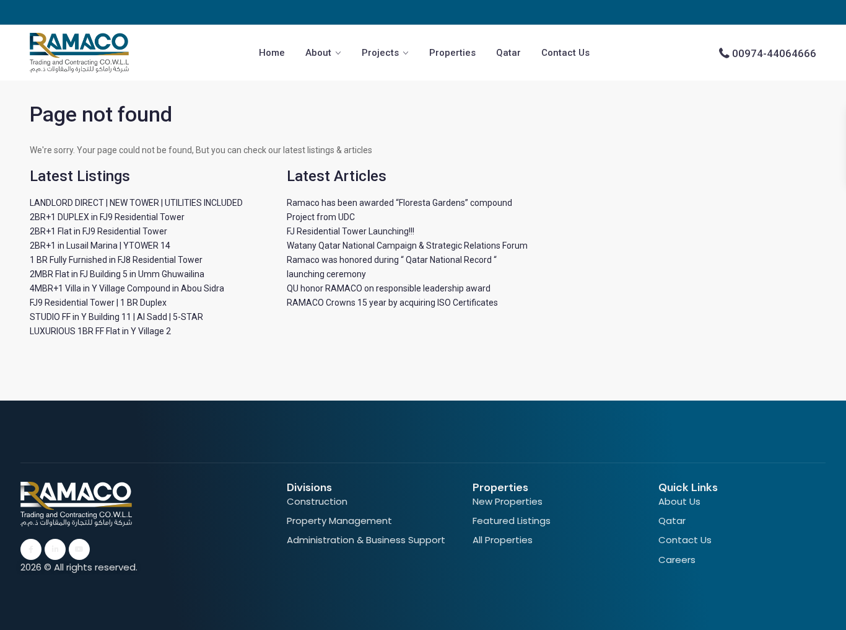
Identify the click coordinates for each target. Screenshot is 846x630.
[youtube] (79, 549)
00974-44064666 (774, 53)
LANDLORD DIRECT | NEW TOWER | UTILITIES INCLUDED (136, 203)
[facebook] (30, 549)
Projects (380, 52)
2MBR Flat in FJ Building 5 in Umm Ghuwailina (117, 274)
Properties (452, 52)
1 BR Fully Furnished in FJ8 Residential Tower (116, 260)
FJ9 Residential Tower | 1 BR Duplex (98, 303)
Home (272, 52)
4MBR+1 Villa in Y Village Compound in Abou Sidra (127, 288)
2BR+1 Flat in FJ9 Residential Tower (98, 231)
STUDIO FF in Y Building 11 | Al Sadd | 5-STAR (116, 317)
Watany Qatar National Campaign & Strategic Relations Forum (407, 246)
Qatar (508, 52)
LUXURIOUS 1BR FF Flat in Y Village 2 (100, 331)
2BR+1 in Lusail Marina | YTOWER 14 (100, 246)
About (318, 52)
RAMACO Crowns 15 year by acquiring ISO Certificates (392, 303)
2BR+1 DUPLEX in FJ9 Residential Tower (107, 217)
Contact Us (565, 52)
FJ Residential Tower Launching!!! (350, 231)
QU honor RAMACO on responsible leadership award (389, 288)
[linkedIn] (55, 549)
